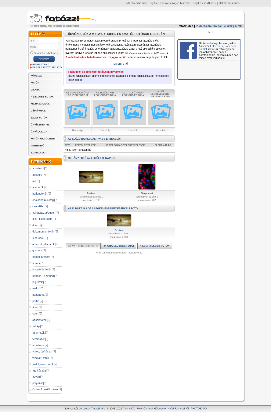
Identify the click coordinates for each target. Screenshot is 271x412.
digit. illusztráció (42, 218)
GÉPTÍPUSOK (38, 110)
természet (38, 339)
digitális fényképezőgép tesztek (170, 3)
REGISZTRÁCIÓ (42, 64)
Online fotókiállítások (45, 389)
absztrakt (38, 168)
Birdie (101, 408)
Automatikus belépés (45, 53)
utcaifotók (38, 345)
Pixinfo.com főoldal (209, 26)
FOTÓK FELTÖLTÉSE (43, 138)
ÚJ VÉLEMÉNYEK (40, 124)
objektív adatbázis (204, 3)
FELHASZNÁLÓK (40, 103)
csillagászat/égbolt (43, 212)
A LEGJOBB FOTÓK (42, 96)
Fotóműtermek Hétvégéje (151, 408)
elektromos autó (229, 3)
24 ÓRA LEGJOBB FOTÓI (119, 245)
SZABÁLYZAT (38, 152)
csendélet (38, 206)
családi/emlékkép (43, 200)
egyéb (36, 376)
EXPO (199, 408)
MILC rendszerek (136, 3)
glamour (37, 250)
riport (35, 307)
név (32, 40)
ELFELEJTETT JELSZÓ (47, 67)
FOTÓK (35, 82)
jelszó (33, 46)
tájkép (36, 326)
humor (36, 263)
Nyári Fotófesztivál (178, 408)
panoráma (38, 294)
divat (35, 225)
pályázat (37, 383)
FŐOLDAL (36, 75)
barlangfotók (39, 193)
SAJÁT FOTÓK (39, 117)
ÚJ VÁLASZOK (39, 131)
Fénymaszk (147, 193)
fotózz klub (186, 26)
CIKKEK (35, 89)
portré (35, 301)
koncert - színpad (43, 275)
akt (34, 181)
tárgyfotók (38, 332)
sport (35, 313)
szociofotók (39, 320)
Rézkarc (91, 193)
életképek (38, 237)
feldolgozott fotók (43, 364)
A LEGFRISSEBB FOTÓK (155, 245)
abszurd (37, 174)
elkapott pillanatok (43, 244)
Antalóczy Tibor (88, 408)
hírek (238, 26)
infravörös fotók (41, 269)
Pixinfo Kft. (129, 408)
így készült (39, 370)
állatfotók (38, 187)
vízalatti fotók (40, 357)
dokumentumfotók (43, 231)
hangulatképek (41, 256)
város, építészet (42, 351)
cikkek (228, 26)
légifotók (37, 282)
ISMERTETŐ (37, 145)
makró (36, 288)
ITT (82, 79)
